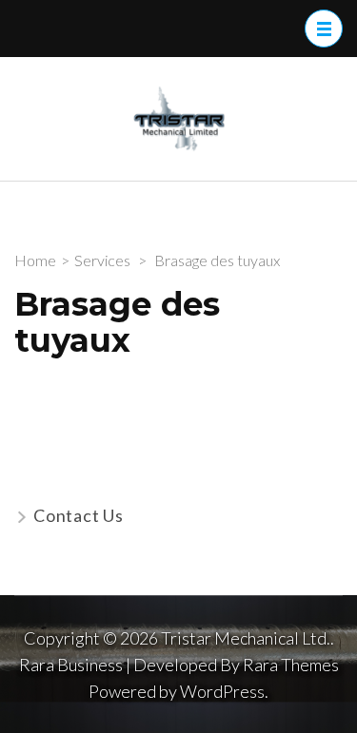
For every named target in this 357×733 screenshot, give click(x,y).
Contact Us (78, 515)
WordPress (222, 691)
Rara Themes (291, 664)
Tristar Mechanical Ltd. (245, 637)
